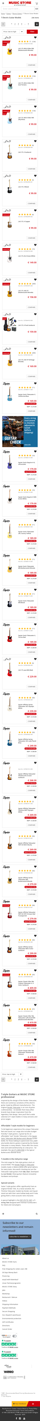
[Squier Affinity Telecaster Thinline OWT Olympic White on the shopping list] (35, 797)
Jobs (3, 1290)
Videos (4, 1301)
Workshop (6, 1294)
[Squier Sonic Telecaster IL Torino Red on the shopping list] (35, 624)
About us (5, 1258)
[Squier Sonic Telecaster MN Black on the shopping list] (35, 590)
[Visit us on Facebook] (16, 1419)
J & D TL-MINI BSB (17, 1150)
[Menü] (16, 1334)
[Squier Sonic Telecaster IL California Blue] (9, 394)
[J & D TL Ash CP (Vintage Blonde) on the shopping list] (35, 349)
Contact (14, 1408)
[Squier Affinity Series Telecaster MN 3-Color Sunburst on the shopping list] (35, 936)
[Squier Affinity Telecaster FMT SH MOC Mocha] (9, 842)
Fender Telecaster (14, 1107)
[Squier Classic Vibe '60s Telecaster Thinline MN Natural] (9, 1050)
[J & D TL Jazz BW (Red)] (9, 669)
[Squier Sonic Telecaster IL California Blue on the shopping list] (35, 383)
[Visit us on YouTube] (24, 1419)
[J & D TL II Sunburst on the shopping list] (35, 141)
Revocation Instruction (13, 1410)
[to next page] (37, 24)
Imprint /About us (22, 1408)
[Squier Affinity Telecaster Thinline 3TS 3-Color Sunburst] (9, 773)
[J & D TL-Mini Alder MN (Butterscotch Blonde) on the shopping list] (35, 37)
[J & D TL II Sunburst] (9, 151)
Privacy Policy (33, 1408)
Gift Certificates (8, 1322)
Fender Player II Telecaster (24, 1165)
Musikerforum (6, 1408)
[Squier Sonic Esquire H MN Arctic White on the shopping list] (35, 486)
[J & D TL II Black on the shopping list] (35, 176)
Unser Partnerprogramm (11, 1283)
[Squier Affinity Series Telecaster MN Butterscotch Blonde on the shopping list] (35, 867)
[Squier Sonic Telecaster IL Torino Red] (9, 635)
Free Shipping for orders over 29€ (14, 1269)
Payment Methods (9, 1308)
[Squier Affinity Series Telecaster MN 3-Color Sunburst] (9, 946)
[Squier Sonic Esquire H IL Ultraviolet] (9, 462)
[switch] (15, 1336)
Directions (6, 1326)
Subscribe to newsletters (18, 1237)
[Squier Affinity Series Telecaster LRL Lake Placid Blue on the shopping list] (35, 728)
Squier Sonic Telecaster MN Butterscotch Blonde (19, 1137)
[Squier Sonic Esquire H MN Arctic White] (9, 496)
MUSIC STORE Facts (9, 1262)
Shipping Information (10, 1304)
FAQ (3, 1265)
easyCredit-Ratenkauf (10, 1279)
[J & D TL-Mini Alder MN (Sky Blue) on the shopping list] (35, 107)
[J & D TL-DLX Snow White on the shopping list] (35, 245)
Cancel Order (7, 1329)
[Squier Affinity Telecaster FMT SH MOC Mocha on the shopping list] (35, 832)
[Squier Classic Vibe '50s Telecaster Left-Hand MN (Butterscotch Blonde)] (9, 1015)
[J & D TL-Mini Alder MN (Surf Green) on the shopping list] (35, 72)
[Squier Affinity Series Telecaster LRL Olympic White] (9, 704)
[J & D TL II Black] (9, 186)
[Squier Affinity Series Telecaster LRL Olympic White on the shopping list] (35, 694)
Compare (31, 65)
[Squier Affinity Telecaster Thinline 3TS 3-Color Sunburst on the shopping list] (35, 763)
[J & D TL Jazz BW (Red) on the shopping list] (35, 659)
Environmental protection (11, 1318)
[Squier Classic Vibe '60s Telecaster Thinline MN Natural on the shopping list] (35, 1040)
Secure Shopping (8, 1311)
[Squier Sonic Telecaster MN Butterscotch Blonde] (9, 565)
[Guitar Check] (13, 431)
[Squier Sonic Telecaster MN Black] (9, 600)
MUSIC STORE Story (9, 1287)
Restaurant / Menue (9, 1297)
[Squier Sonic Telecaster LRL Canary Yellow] (9, 531)
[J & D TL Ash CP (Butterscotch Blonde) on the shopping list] (35, 280)
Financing (5, 1276)
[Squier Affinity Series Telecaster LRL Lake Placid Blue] (9, 738)
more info (27, 445)
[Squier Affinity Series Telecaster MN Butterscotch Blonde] (9, 877)
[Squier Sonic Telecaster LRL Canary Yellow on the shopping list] (35, 521)
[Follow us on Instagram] (20, 1419)
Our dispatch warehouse (11, 1315)
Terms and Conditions (27, 1410)
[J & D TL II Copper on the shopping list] (35, 210)
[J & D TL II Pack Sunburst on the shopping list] (35, 314)
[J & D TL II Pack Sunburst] (27, 318)
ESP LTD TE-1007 (26, 1200)
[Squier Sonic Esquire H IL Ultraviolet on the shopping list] (35, 451)
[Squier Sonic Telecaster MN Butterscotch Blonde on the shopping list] (35, 555)
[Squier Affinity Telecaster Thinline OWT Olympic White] (9, 808)
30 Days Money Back (9, 1272)
